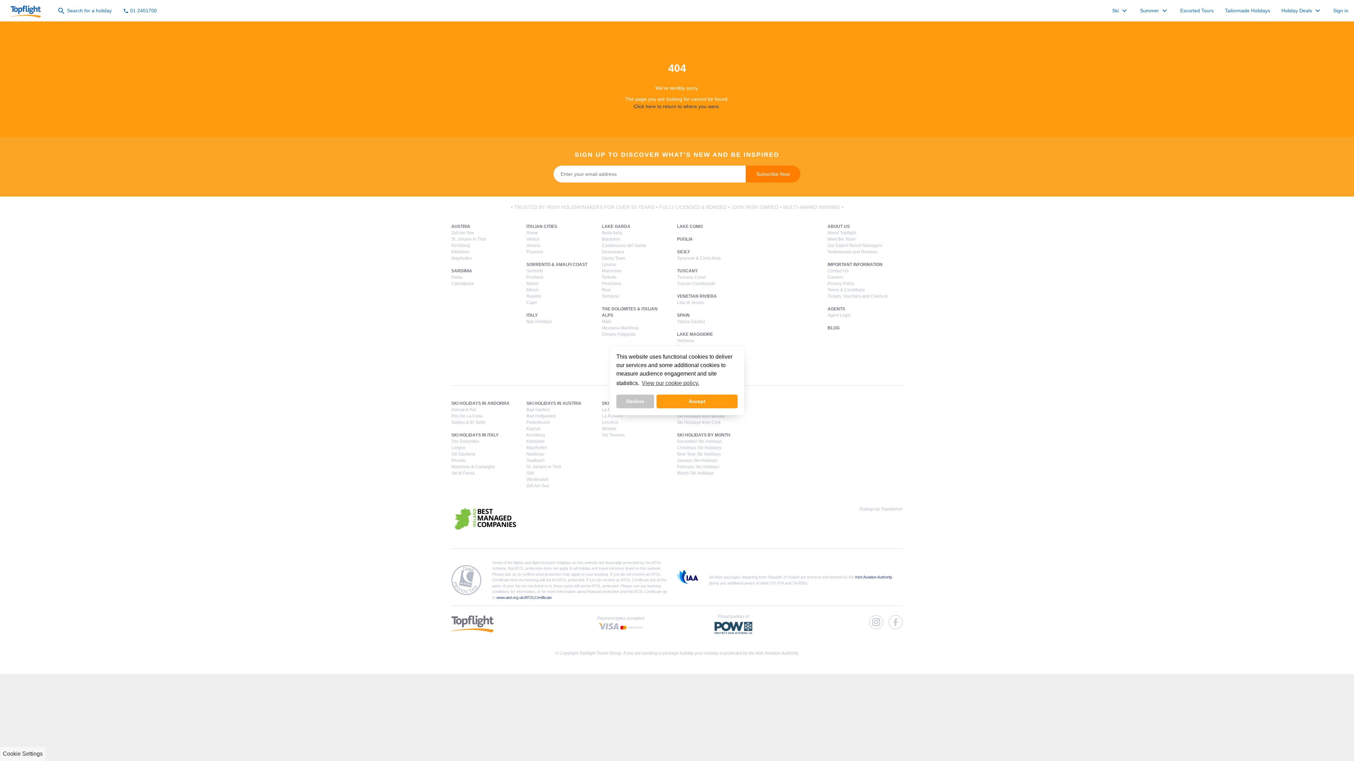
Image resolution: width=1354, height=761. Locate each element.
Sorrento (534, 270)
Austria (460, 226)
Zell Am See (462, 232)
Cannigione (462, 283)
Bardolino (611, 239)
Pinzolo (458, 460)
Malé (606, 321)
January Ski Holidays (697, 460)
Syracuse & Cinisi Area (699, 258)
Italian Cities (541, 226)
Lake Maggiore (695, 334)
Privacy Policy (841, 283)
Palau (457, 277)
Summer (1154, 11)
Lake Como (690, 226)
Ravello (533, 296)
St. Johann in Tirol (468, 239)
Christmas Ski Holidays (699, 447)
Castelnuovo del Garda (624, 245)
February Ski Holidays (698, 466)
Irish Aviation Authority (873, 577)
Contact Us (838, 270)
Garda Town (613, 258)
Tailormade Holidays (1247, 10)
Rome (532, 232)
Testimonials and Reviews (853, 251)
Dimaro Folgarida (618, 334)
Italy (532, 315)
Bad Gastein (538, 409)
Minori (532, 289)
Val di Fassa (463, 473)
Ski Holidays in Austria (553, 403)
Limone (609, 264)
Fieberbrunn (538, 422)
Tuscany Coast (691, 277)
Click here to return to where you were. (677, 106)
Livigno (458, 447)
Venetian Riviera (697, 296)
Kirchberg (460, 245)
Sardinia (461, 270)
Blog (834, 328)
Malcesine (612, 270)
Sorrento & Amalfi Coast (556, 264)
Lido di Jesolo (690, 302)
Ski (1120, 11)
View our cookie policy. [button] (670, 383)
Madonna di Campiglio (473, 466)
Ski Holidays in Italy (475, 435)
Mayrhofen (461, 258)
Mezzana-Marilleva (620, 328)
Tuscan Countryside (696, 283)
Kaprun (533, 428)
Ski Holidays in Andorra (480, 403)
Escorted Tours (1197, 10)
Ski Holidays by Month (703, 435)
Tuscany (687, 270)
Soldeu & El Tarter (468, 422)
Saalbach (535, 460)
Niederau (535, 454)
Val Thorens (613, 435)
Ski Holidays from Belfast (701, 416)
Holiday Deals (1301, 11)
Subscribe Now (773, 174)
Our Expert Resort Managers (855, 245)
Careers (835, 277)
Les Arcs (610, 422)
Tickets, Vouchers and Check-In (858, 296)
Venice (532, 239)
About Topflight (842, 232)
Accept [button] (697, 401)
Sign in (1340, 10)
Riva (606, 289)
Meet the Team (842, 239)
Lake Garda (616, 226)
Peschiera (611, 283)
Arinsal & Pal (463, 409)
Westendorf (537, 479)
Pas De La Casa (467, 416)
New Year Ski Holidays (699, 454)
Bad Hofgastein (541, 416)
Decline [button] (635, 401)
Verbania (685, 340)
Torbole (609, 277)
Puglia (685, 239)
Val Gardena (463, 454)
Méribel (609, 428)
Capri (531, 302)
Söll (530, 473)
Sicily (683, 251)
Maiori (532, 283)
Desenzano (613, 251)
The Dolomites (465, 441)
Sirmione (610, 296)
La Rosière (612, 416)
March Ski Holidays (695, 473)
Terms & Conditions (846, 289)
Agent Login (839, 315)
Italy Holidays (539, 321)
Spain (683, 315)
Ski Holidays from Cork (699, 422)
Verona (533, 245)
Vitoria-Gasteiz (691, 321)
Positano (534, 277)
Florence (534, 251)
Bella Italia (612, 232)
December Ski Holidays (699, 441)
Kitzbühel (460, 251)
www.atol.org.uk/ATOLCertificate (524, 597)
